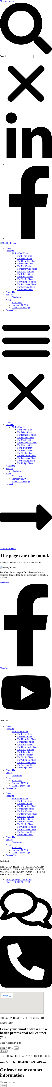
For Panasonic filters (26, 284)
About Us (10, 292)
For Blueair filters (25, 276)
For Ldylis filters (24, 274)
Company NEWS (20, 305)
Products (10, 250)
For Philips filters (25, 289)
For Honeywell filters (27, 269)
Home (8, 248)
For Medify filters (25, 266)
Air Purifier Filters (20, 253)
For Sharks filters (25, 279)
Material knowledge (21, 307)
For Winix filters (24, 258)
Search (3, 56)
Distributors (17, 297)
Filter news (17, 302)
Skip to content (7, 1)
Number (4, 1082)
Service (9, 294)
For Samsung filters (26, 287)
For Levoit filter (24, 256)
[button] (26, 29)
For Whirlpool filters (26, 282)
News (8, 300)
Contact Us (11, 310)
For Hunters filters (25, 263)
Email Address (7, 1048)
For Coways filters (25, 271)
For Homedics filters (26, 261)
